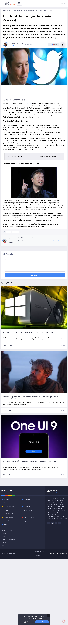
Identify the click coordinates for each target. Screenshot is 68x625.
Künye (4, 542)
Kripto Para (27, 499)
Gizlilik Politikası (7, 530)
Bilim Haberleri (8, 513)
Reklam (4, 533)
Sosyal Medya (17, 11)
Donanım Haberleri (10, 503)
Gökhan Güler (7, 345)
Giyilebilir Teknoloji (10, 506)
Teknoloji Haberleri (30, 517)
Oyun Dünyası (28, 510)
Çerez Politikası (26, 622)
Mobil (25, 503)
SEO (25, 513)
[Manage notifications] (63, 621)
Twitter (29, 103)
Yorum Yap (57, 241)
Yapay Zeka (7, 521)
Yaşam (26, 521)
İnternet (6, 510)
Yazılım (6, 524)
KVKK (3, 536)
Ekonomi (6, 499)
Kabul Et (41, 622)
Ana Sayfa (6, 11)
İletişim (4, 545)
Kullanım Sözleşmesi (8, 539)
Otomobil (27, 506)
